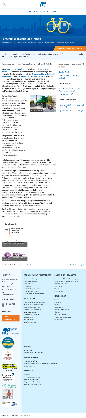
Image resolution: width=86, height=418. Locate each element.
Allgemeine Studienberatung (33, 305)
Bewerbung (27, 286)
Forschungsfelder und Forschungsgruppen (68, 279)
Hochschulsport (29, 319)
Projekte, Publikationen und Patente (66, 281)
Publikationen (58, 307)
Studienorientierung (30, 279)
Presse (56, 305)
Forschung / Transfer (65, 275)
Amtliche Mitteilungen (61, 309)
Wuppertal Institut (12, 69)
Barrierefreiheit (26, 415)
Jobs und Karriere (60, 314)
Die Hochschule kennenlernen (34, 294)
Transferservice (59, 286)
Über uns (57, 312)
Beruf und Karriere (30, 322)
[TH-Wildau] (43, 6)
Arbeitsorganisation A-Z (32, 377)
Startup (56, 289)
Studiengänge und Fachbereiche (34, 302)
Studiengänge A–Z (30, 284)
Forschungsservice (60, 284)
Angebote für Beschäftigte (32, 382)
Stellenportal (28, 350)
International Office (30, 361)
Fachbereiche (58, 319)
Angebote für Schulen (31, 291)
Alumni (27, 346)
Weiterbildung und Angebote (33, 352)
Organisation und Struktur (63, 317)
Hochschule (60, 296)
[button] (4, 4)
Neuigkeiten (58, 302)
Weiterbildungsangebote (32, 289)
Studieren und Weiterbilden (37, 275)
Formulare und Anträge (31, 379)
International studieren (31, 314)
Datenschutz (15, 415)
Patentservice (58, 291)
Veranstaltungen (59, 300)
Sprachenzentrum (30, 366)
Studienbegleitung (30, 312)
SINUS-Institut (64, 94)
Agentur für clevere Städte (32, 76)
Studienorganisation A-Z (32, 307)
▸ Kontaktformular (8, 294)
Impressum (5, 415)
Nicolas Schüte (64, 72)
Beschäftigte (30, 371)
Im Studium (29, 298)
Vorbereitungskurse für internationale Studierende (40, 363)
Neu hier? (27, 374)
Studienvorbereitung (30, 281)
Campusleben (28, 317)
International (31, 357)
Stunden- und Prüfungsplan (33, 309)
